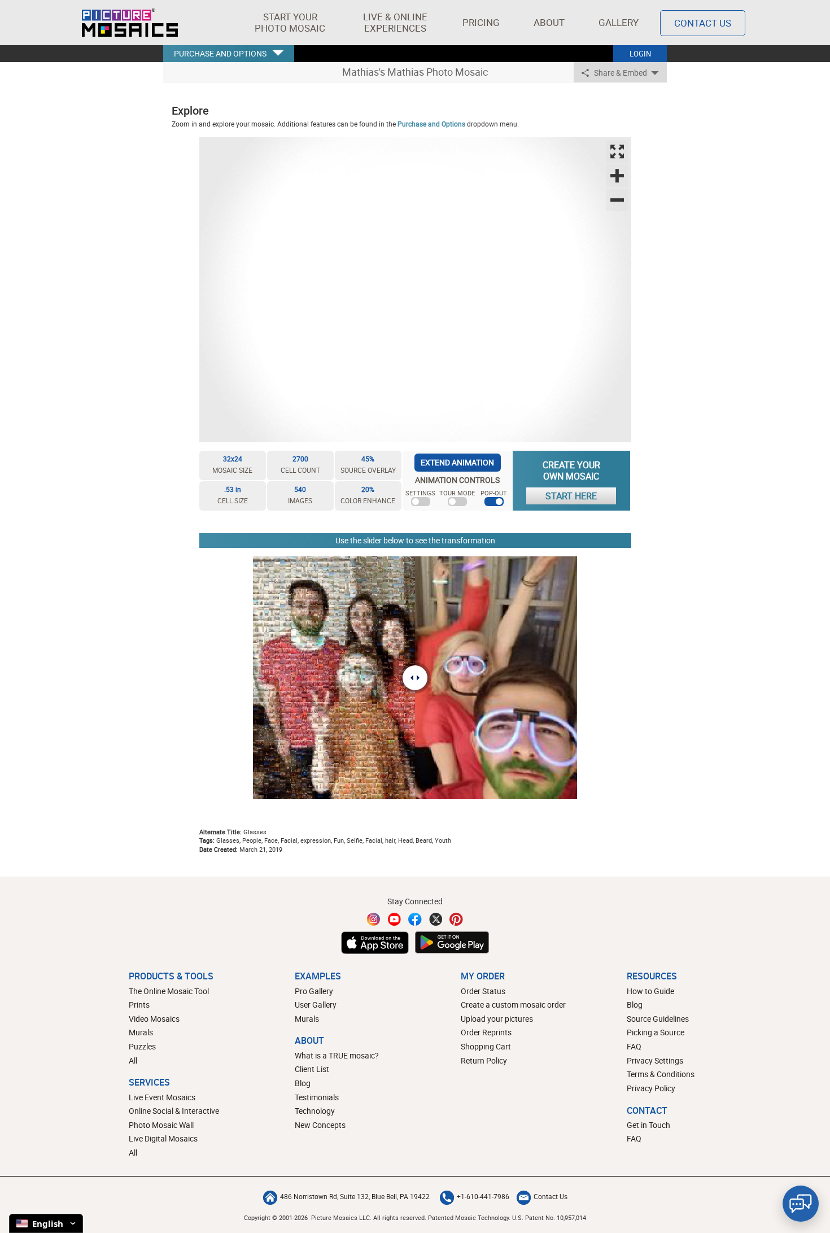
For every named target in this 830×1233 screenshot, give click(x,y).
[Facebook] (415, 919)
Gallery (619, 22)
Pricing (481, 22)
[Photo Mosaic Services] (130, 22)
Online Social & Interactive (174, 1110)
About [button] (549, 22)
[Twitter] (436, 919)
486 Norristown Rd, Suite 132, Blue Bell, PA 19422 (355, 1196)
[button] (290, 22)
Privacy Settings (655, 1060)
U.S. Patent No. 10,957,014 (549, 1217)
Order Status (483, 991)
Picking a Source (655, 1032)
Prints (139, 1004)
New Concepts (320, 1124)
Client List (312, 1069)
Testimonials (317, 1097)
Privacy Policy (651, 1088)
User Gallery (316, 1004)
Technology (315, 1110)
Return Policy (484, 1060)
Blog (303, 1083)
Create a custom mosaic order (513, 1004)
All (133, 1060)
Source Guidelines (658, 1018)
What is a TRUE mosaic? (337, 1055)
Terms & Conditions (660, 1074)
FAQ (634, 1046)
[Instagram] (374, 919)
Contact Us (702, 22)
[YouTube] (394, 919)
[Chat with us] (801, 1204)
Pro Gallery (314, 991)
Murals (141, 1032)
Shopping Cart (486, 1046)
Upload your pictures (497, 1018)
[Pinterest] (456, 919)
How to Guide (650, 991)
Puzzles (142, 1046)
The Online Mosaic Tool (169, 991)
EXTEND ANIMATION (457, 462)
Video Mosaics (154, 1018)
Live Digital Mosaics (163, 1138)
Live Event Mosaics (162, 1097)
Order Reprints (486, 1032)
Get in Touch (648, 1124)
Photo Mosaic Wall (161, 1124)
